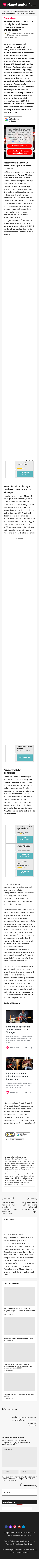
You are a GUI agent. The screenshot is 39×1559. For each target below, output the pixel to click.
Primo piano (10, 12)
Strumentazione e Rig (10, 38)
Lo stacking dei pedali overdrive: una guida (19, 1395)
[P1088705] (19, 586)
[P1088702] (19, 671)
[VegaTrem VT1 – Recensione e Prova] (19, 1326)
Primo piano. (10, 18)
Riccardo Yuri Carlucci (23, 34)
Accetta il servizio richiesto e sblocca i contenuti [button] (20, 152)
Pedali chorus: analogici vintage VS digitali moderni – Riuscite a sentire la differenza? (19, 1310)
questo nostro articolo (22, 189)
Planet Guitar (22, 1159)
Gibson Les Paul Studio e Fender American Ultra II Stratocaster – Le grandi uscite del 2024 (18, 1366)
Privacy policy (29, 1550)
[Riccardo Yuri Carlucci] (20, 1155)
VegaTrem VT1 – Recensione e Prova (18, 1338)
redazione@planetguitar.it (19, 1535)
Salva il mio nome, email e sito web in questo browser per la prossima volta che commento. (19, 1478)
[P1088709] (19, 345)
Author (7, 1139)
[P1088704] (19, 629)
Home (4, 12)
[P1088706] (19, 387)
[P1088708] (19, 302)
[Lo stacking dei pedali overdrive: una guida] (19, 1382)
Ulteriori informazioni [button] (19, 142)
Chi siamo (6, 1550)
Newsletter (17, 1550)
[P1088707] (19, 260)
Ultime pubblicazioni (17, 1139)
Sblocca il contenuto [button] (19, 146)
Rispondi (33, 1424)
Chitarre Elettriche (14, 35)
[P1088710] (19, 430)
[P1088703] (19, 714)
